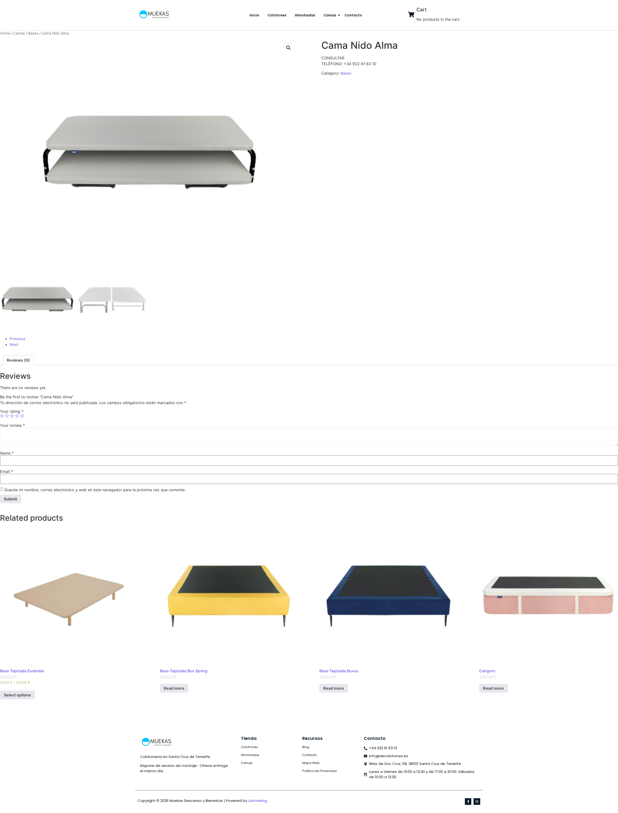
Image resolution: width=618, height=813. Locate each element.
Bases (33, 33)
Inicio (254, 15)
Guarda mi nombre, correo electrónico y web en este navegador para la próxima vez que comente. (95, 490)
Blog (305, 747)
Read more (174, 688)
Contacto (353, 15)
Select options (17, 695)
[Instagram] (476, 801)
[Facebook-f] (468, 801)
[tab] (18, 360)
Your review (12, 425)
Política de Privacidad (319, 771)
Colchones (277, 15)
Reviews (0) (18, 360)
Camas (329, 15)
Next (14, 344)
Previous (17, 338)
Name (7, 453)
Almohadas (305, 15)
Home (5, 33)
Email (6, 471)
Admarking (257, 800)
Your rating (11, 411)
